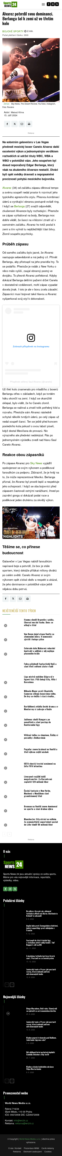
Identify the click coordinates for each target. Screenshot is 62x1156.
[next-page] (9, 834)
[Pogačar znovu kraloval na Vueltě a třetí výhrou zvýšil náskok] (12, 751)
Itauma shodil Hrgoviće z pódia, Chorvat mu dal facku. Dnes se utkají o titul (39, 622)
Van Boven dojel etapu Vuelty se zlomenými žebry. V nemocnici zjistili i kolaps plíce (39, 636)
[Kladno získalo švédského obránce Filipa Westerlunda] (14, 1069)
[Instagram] (53, 4)
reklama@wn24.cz (24, 1123)
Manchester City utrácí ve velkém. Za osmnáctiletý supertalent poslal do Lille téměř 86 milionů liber (41, 821)
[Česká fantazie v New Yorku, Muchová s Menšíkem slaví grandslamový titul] (12, 794)
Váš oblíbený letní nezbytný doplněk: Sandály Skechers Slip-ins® (40, 1053)
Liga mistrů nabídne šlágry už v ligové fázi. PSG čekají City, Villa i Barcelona (40, 679)
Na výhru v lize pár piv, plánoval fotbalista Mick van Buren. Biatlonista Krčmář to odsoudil (42, 913)
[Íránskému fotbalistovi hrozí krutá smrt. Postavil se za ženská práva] (14, 958)
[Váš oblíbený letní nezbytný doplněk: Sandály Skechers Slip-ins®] (14, 1054)
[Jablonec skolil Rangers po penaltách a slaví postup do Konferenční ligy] (12, 722)
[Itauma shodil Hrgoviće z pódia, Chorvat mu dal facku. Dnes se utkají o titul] (12, 623)
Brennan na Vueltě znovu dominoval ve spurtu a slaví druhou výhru (40, 808)
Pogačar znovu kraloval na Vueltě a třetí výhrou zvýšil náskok (40, 750)
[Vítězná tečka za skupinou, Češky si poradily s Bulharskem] (12, 737)
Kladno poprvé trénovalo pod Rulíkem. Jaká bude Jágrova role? (41, 1038)
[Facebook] (49, 4)
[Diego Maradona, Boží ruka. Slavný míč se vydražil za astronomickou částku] (14, 1011)
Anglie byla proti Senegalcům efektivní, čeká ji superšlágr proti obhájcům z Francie (42, 928)
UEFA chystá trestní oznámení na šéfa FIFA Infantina (40, 765)
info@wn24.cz (21, 1120)
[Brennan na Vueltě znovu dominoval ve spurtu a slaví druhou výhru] (12, 808)
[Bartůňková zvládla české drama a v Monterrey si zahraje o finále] (12, 708)
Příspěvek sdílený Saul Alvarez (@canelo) (31, 381)
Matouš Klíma (17, 112)
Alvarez (6, 188)
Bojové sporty (13, 31)
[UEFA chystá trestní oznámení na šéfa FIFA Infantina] (12, 765)
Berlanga (19, 206)
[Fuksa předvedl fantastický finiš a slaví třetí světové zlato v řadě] (12, 666)
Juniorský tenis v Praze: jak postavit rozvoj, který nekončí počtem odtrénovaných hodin (41, 971)
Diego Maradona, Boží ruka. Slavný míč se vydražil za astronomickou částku (41, 1009)
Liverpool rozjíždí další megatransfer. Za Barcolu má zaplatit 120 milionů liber (38, 779)
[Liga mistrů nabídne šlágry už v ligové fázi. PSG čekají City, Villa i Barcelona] (12, 680)
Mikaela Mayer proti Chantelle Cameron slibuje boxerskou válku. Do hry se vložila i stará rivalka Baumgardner (40, 695)
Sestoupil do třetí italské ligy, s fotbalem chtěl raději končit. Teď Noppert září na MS (40, 942)
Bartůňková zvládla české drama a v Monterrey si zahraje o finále (41, 708)
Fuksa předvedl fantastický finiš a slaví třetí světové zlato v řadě (40, 665)
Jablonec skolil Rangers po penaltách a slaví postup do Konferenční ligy (37, 722)
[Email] (22, 124)
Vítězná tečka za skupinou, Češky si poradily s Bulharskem (41, 736)
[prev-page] (4, 834)
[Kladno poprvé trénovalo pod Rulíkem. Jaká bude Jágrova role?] (14, 1040)
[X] (57, 4)
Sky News (36, 463)
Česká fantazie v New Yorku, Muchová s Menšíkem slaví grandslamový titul (37, 793)
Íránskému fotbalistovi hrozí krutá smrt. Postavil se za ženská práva (40, 957)
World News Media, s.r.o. (30, 1138)
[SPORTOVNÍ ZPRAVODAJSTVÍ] (10, 4)
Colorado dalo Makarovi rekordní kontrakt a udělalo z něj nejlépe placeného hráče (39, 650)
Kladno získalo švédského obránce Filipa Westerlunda (40, 1067)
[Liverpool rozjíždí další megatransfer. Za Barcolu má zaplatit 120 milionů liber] (12, 779)
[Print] (29, 124)
